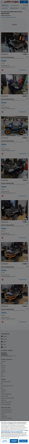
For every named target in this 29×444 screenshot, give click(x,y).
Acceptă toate (23, 441)
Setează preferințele (5, 441)
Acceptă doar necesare (14, 441)
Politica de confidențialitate (16, 431)
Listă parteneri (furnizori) (5, 438)
